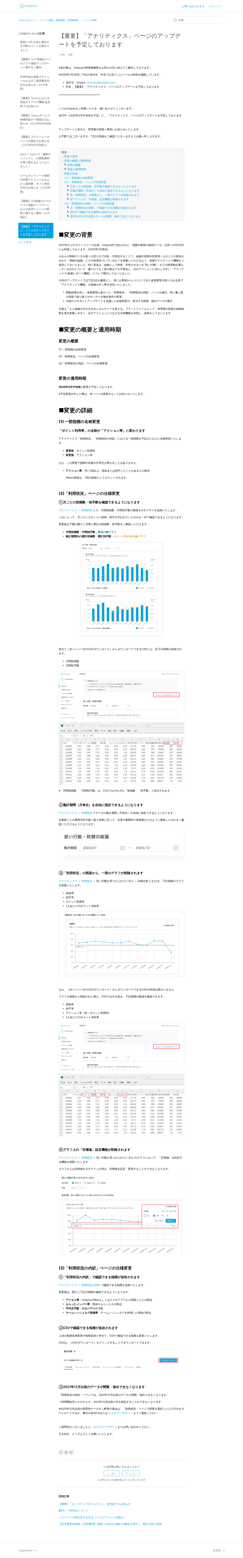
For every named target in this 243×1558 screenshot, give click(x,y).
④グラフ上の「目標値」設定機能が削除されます (99, 199)
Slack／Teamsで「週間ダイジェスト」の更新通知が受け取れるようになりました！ (35, 160)
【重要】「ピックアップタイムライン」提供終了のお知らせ (95, 1504)
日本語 (217, 1550)
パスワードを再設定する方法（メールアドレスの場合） (92, 1517)
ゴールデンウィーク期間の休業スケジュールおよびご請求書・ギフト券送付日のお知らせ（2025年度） (35, 183)
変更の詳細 (71, 173)
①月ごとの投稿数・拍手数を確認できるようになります (103, 186)
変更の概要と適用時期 (77, 160)
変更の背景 (71, 156)
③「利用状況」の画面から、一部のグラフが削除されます (104, 195)
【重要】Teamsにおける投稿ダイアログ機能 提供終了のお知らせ (35, 102)
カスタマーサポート (121, 1413)
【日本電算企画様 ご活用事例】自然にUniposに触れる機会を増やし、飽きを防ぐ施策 (110, 1524)
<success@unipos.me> (101, 82)
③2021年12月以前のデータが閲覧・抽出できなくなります (105, 216)
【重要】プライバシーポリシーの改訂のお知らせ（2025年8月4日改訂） (34, 141)
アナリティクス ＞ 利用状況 (75, 510)
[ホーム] (28, 8)
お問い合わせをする (193, 6)
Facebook (61, 1452)
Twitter (66, 1452)
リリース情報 (90, 20)
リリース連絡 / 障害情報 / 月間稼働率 (59, 20)
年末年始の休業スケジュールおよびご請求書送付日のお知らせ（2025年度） (34, 83)
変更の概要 (74, 165)
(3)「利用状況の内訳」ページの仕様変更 (89, 203)
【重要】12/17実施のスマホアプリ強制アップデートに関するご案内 (35, 63)
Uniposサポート (26, 20)
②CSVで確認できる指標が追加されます (94, 212)
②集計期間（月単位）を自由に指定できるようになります (104, 190)
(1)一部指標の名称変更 (78, 177)
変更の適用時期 (76, 169)
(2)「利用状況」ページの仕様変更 (85, 182)
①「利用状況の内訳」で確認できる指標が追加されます (103, 207)
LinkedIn (71, 1452)
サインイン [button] (215, 6)
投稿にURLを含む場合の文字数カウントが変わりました (34, 46)
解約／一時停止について (73, 1510)
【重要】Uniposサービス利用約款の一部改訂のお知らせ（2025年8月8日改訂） (35, 121)
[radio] (112, 1473)
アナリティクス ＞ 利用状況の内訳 (79, 1285)
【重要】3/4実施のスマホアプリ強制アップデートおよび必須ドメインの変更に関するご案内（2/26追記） (35, 209)
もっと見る (25, 242)
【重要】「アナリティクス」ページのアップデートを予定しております (34, 230)
